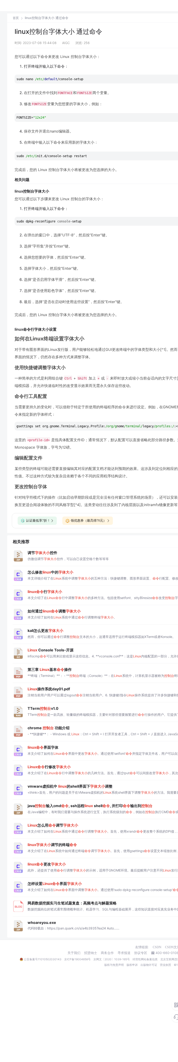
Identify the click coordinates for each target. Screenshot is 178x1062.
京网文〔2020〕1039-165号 (111, 959)
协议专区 (140, 953)
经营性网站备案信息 (145, 959)
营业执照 (165, 965)
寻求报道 (124, 953)
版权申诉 (132, 965)
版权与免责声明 (114, 965)
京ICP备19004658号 (77, 959)
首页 (16, 17)
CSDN (157, 947)
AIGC (66, 43)
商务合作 (107, 953)
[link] (16, 17)
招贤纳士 (90, 953)
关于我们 (73, 953)
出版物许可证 (148, 965)
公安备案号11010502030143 (42, 959)
